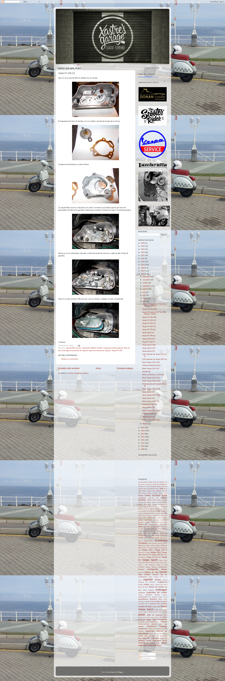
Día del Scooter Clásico (158, 511)
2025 (143, 246)
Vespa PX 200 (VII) (149, 317)
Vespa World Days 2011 (152, 562)
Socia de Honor (162, 543)
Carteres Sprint (157, 493)
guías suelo (163, 599)
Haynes (140, 517)
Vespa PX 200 (117, 350)
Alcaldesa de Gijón (143, 486)
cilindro (158, 580)
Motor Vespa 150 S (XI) (151, 362)
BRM (139, 491)
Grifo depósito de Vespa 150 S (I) (154, 359)
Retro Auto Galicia (153, 535)
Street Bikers (146, 545)
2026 (143, 243)
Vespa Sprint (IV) (148, 398)
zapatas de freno (154, 645)
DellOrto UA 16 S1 (161, 506)
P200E (159, 529)
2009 (143, 446)
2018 (143, 268)
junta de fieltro (150, 601)
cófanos (157, 584)
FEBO (144, 515)
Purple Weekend (148, 531)
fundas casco (162, 597)
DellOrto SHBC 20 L (144, 504)
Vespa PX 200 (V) (148, 323)
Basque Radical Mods (149, 491)
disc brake (164, 584)
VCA (139, 550)
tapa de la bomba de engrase (100, 350)
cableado (155, 574)
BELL (157, 488)
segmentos (150, 631)
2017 (143, 271)
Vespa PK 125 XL (154, 557)
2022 (143, 255)
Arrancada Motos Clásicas (158, 486)
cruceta (140, 584)
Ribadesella (163, 535)
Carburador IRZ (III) (149, 404)
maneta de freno (155, 603)
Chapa (165, 493)
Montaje (150, 524)
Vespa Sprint (150, 559)
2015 (143, 427)
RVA (160, 531)
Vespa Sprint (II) (148, 417)
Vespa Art (143, 557)
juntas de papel (161, 601)
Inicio (98, 368)
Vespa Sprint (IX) (148, 339)
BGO (165, 488)
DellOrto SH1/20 (162, 500)
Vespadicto (152, 564)
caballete (147, 574)
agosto (145, 289)
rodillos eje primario (155, 629)
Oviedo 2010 (153, 529)
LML (154, 518)
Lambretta (148, 520)
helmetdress (141, 601)
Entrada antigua (125, 368)
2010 (143, 443)
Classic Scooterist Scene (151, 365)
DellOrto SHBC (162, 502)
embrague (161, 589)
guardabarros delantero (147, 599)
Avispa (145, 488)
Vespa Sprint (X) (148, 332)
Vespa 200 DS (157, 555)
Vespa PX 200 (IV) (149, 326)
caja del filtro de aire (73, 348)
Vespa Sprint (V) (148, 392)
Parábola (164, 529)
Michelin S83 (142, 524)
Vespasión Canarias (144, 567)
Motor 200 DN (151, 527)
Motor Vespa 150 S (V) (150, 401)
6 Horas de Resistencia (159, 484)
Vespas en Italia (161, 564)
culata (146, 584)
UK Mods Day (163, 547)
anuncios (140, 572)
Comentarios (146, 658)
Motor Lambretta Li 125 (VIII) (153, 374)
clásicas (164, 580)
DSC (157, 498)
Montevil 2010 (158, 524)
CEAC (144, 493)
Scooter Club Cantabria (146, 538)
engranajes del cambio (156, 592)
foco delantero (152, 597)
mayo (145, 298)
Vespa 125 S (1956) (144, 552)
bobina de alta (151, 572)
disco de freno (143, 587)
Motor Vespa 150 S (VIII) (151, 381)
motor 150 (156, 606)
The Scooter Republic (152, 547)
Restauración (142, 535)
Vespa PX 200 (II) (148, 336)
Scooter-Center (148, 541)
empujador (141, 592)
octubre (146, 283)
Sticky (140, 545)
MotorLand (159, 527)
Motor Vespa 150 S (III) (150, 420)
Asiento (140, 488)
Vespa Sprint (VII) (148, 348)
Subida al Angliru (155, 545)
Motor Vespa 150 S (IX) (151, 378)
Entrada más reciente (69, 368)
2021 (143, 258)
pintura (151, 612)
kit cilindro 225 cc (143, 603)
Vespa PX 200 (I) (148, 342)
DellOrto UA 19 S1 (143, 509)
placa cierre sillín (156, 617)
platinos (149, 619)
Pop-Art (140, 531)
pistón (141, 614)
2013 (143, 434)
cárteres (152, 584)
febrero (146, 424)
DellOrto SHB (142, 502)
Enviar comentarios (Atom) (78, 373)
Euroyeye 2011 (149, 513)
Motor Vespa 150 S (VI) (151, 395)
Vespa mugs (163, 562)
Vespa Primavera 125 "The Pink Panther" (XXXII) (154, 305)
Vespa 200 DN (146, 555)
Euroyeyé (157, 513)
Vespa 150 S (156, 552)
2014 (143, 430)
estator (140, 595)
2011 (143, 440)
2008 (143, 449)
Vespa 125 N (161, 550)
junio (145, 295)
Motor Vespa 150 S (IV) (151, 410)
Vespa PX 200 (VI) (149, 320)
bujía (140, 574)
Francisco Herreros (152, 515)
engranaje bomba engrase (113, 348)
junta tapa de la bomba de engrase (75, 350)
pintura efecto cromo (160, 612)
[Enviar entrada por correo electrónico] (78, 345)
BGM (161, 488)
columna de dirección (146, 582)
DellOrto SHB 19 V (152, 502)
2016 (143, 274)
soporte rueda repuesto (146, 636)
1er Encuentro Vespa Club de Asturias (151, 482)
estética (165, 595)
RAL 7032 (156, 531)
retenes (154, 624)
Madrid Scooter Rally (160, 522)
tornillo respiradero (153, 640)
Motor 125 (142, 527)
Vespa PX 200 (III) (149, 329)
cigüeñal (148, 579)
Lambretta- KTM (158, 520)
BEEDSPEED (151, 488)
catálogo (156, 577)
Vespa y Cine (143, 564)
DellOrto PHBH (151, 500)
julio (144, 292)
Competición (142, 498)
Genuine (160, 515)
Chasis (140, 495)
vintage (158, 643)
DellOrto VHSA (154, 509)
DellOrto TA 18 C (148, 506)
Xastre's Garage (62, 11)
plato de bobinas (159, 619)
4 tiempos (148, 484)
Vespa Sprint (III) (148, 407)
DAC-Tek (151, 498)
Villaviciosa (154, 567)
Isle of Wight (147, 518)
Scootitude (142, 543)
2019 (143, 265)
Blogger (120, 672)
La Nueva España (161, 517)
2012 (143, 437)
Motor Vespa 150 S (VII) (151, 389)
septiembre (147, 286)
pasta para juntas (161, 610)
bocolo (163, 572)
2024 (143, 249)
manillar (164, 603)
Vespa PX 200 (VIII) (149, 309)
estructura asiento (152, 595)
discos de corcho (156, 587)
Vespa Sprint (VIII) (149, 345)
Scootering (146, 371)
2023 (143, 252)
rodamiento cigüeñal (157, 626)
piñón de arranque (155, 615)
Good (165, 515)
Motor (165, 524)
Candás (149, 493)
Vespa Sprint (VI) (148, 351)
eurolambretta (142, 597)
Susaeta (143, 547)
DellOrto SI (155, 504)
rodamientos (143, 629)
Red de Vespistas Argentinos (155, 533)
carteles (150, 577)
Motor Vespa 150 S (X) (150, 368)
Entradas (144, 654)
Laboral (140, 520)
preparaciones (154, 622)
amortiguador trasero (157, 569)
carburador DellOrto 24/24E (92, 348)
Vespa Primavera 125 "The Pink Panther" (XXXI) (154, 313)
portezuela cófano (143, 622)
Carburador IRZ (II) (149, 413)
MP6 (152, 522)
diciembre (146, 277)
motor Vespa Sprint (152, 608)
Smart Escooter (152, 543)
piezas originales (143, 612)
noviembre (147, 280)
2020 (143, 262)
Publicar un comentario (69, 359)
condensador (162, 582)
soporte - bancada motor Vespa (158, 633)
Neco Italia (146, 529)
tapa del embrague (151, 638)
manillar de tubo (145, 606)
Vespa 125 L (148, 550)
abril (144, 301)
